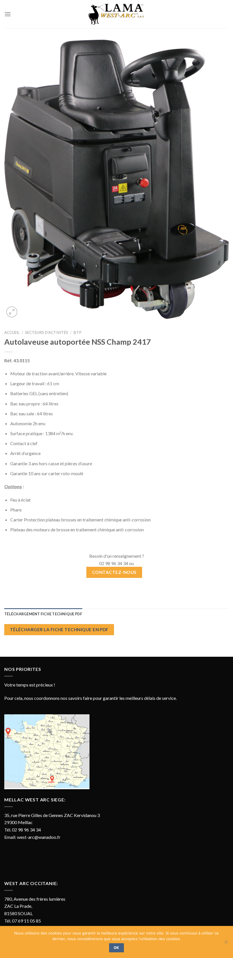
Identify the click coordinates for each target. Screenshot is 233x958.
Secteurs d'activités (46, 332)
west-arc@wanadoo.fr (39, 837)
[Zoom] (11, 311)
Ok (116, 948)
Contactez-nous (114, 572)
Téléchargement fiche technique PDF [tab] (43, 614)
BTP (78, 332)
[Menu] (7, 14)
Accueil (12, 332)
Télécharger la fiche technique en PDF (59, 629)
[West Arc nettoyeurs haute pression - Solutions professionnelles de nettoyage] (116, 14)
